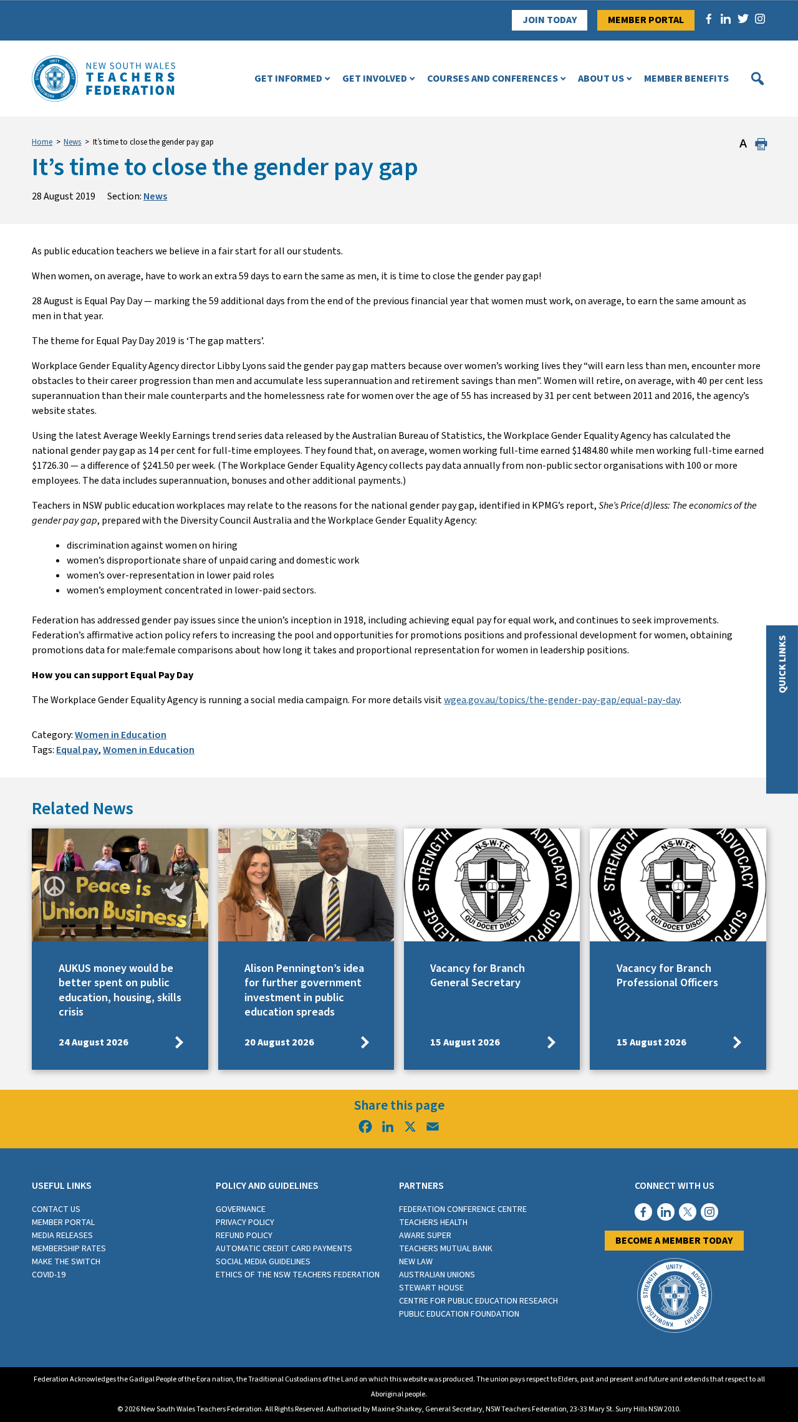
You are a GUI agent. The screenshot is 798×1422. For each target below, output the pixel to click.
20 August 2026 (279, 1042)
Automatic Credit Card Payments (284, 1248)
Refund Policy (244, 1235)
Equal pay (77, 750)
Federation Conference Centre (463, 1209)
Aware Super (425, 1235)
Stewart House (431, 1288)
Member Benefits (686, 78)
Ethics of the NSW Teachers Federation (298, 1275)
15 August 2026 (465, 1042)
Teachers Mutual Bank (446, 1248)
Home (42, 142)
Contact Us (56, 1209)
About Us (601, 78)
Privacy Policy (245, 1222)
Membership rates (69, 1248)
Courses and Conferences (492, 78)
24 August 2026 (93, 1042)
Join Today (549, 20)
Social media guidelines (263, 1262)
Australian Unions (437, 1275)
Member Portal (646, 20)
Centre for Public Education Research (478, 1301)
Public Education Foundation (459, 1314)
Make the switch (66, 1262)
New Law (416, 1262)
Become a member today (674, 1240)
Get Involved (374, 78)
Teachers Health (433, 1222)
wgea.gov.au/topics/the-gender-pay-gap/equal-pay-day (562, 700)
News (72, 142)
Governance (241, 1209)
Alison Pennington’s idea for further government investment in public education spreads (304, 990)
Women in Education (120, 735)
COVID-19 (48, 1275)
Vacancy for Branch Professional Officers (667, 976)
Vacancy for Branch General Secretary (477, 976)
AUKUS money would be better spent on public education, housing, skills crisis (120, 990)
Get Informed (288, 78)
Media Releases (62, 1235)
